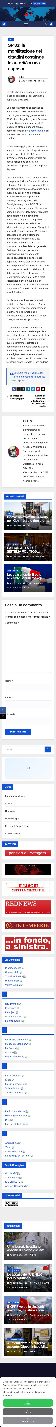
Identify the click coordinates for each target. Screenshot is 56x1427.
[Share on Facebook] (3, 710)
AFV (28, 14)
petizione (16, 150)
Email (9, 697)
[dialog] (28, 1402)
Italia (11, 40)
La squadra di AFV (15, 796)
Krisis (8, 1079)
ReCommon (12, 1003)
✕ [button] (52, 1381)
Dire (7, 1119)
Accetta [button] (28, 1403)
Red (34, 1255)
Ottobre (9, 1052)
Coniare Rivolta (14, 1151)
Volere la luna (13, 984)
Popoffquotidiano (15, 1056)
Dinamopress (12, 980)
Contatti (9, 803)
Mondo (11, 1243)
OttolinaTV (11, 1173)
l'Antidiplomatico (14, 1016)
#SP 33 (42, 80)
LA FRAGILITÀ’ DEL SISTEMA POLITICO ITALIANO (22, 551)
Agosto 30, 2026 (19, 1255)
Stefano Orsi (12, 1177)
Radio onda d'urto (15, 1111)
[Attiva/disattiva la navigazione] (26, 24)
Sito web (10, 714)
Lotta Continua (13, 1075)
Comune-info (12, 972)
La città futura (13, 1020)
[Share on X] (3, 716)
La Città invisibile (15, 1084)
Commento (12, 622)
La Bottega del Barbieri (18, 1155)
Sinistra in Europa (15, 1092)
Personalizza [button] (28, 1421)
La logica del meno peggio (17, 397)
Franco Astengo (35, 556)
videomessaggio (36, 130)
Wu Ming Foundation (16, 1115)
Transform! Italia (14, 976)
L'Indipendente (13, 967)
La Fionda (11, 1048)
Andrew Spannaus (15, 1186)
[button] (46, 24)
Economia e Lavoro (16, 1339)
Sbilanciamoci (13, 1088)
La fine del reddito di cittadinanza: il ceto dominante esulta (38, 401)
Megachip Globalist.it (17, 1043)
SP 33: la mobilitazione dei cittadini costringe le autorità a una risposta (27, 376)
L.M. (23, 77)
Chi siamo (10, 811)
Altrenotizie (11, 1142)
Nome (9, 680)
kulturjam (10, 1012)
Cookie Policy (13, 833)
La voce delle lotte (15, 1124)
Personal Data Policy (16, 826)
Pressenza (11, 1008)
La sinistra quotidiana (17, 1039)
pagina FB (32, 208)
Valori (8, 1147)
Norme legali (12, 818)
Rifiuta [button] (28, 1412)
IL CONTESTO (13, 1181)
